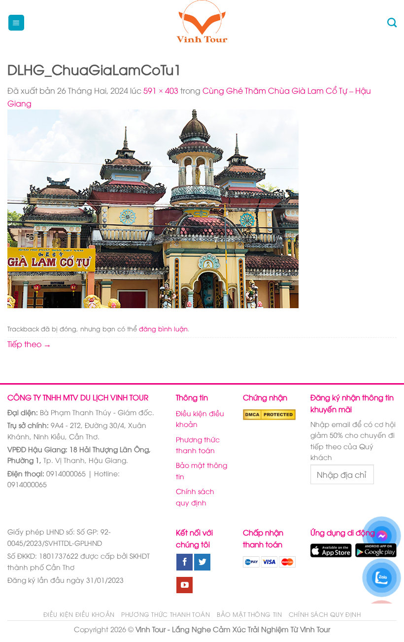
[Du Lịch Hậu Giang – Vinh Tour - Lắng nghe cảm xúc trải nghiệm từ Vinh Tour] (202, 22)
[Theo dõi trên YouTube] (184, 585)
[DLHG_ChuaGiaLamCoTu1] (153, 207)
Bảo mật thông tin (201, 470)
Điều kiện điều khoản (200, 418)
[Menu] (16, 23)
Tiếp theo (29, 343)
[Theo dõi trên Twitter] (202, 562)
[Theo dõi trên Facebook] (184, 562)
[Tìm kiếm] (392, 22)
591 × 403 (160, 90)
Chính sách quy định (195, 496)
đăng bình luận (163, 328)
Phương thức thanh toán (198, 444)
